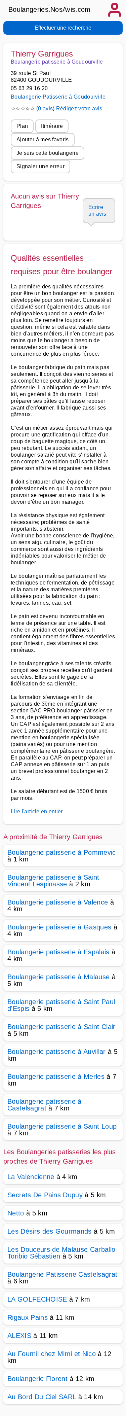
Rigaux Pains (27, 1317)
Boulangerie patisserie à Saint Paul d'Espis (61, 1005)
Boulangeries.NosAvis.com (49, 9)
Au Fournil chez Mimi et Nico (51, 1353)
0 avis (45, 108)
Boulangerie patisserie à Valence (57, 902)
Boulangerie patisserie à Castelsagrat (44, 1105)
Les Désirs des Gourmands (49, 1231)
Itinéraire (52, 126)
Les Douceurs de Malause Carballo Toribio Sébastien (61, 1253)
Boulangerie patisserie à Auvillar (56, 1051)
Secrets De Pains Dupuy (45, 1195)
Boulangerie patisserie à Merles (55, 1076)
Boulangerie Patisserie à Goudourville (58, 97)
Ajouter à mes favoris (42, 139)
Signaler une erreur (40, 166)
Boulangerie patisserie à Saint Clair (61, 1026)
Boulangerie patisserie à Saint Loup (62, 1126)
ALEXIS (19, 1335)
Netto (15, 1213)
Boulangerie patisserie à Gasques (59, 927)
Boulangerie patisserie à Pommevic (61, 852)
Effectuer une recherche (63, 28)
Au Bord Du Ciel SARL (41, 1397)
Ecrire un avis (97, 210)
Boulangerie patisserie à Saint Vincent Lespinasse (53, 881)
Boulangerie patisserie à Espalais (58, 952)
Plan (22, 126)
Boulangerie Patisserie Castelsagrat (62, 1274)
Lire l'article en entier (37, 811)
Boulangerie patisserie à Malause (58, 977)
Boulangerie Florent (37, 1378)
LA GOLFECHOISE (37, 1299)
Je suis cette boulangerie (47, 153)
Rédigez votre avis (79, 108)
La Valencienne (30, 1176)
